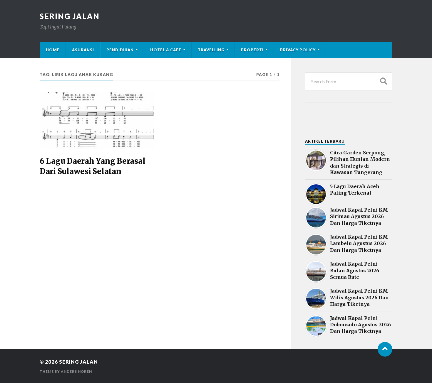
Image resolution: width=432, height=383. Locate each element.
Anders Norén (76, 371)
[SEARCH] (383, 81)
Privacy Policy (298, 50)
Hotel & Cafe (165, 50)
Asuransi (83, 50)
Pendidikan (120, 50)
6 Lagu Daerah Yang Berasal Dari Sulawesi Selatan (92, 166)
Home (53, 50)
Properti (252, 50)
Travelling (211, 50)
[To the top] (385, 349)
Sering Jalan (70, 16)
